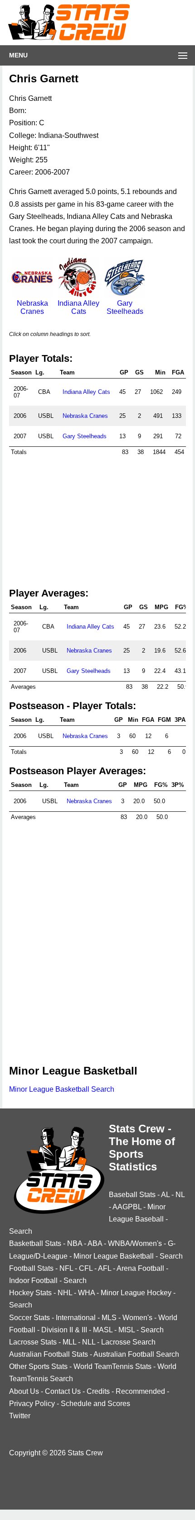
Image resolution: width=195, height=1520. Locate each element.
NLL (88, 1342)
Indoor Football (33, 1280)
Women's (137, 1317)
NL (180, 1194)
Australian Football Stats (48, 1354)
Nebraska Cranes (32, 307)
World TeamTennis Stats (112, 1366)
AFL (104, 1268)
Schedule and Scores (95, 1403)
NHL (65, 1293)
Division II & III (64, 1330)
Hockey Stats (30, 1293)
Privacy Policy (32, 1403)
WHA (86, 1293)
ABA (95, 1243)
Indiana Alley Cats (78, 307)
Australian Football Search (136, 1354)
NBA (74, 1243)
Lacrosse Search (128, 1342)
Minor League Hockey (136, 1293)
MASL (102, 1330)
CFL (86, 1268)
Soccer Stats (29, 1317)
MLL (69, 1342)
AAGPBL (126, 1207)
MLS (109, 1317)
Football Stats (31, 1268)
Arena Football (140, 1268)
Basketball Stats (35, 1243)
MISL (126, 1330)
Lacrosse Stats (33, 1342)
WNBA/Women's (135, 1243)
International (76, 1317)
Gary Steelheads (125, 307)
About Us (24, 1391)
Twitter (19, 1416)
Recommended (140, 1391)
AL (165, 1194)
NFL (66, 1268)
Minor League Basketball (113, 1256)
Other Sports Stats (38, 1366)
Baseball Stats (132, 1194)
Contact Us (63, 1391)
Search (20, 1231)
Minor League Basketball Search (61, 1089)
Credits (98, 1391)
